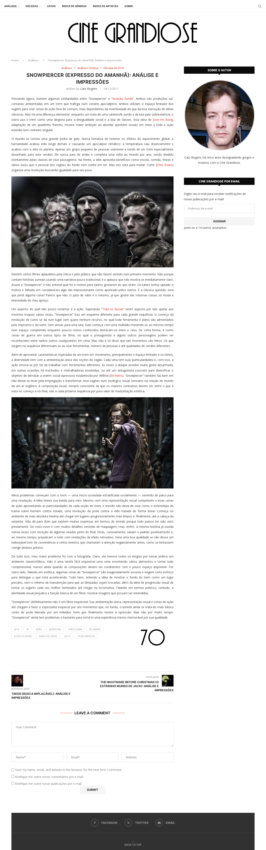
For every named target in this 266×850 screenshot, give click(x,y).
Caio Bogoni (88, 89)
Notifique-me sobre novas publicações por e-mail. (48, 784)
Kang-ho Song (48, 636)
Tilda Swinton (86, 636)
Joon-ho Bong (23, 636)
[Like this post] (96, 666)
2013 (16, 629)
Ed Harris (116, 376)
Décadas (32, 6)
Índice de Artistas (105, 6)
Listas (51, 6)
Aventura (55, 629)
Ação (39, 629)
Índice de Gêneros (74, 6)
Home (15, 60)
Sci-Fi (67, 636)
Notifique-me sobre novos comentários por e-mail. (49, 777)
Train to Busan (112, 309)
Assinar (219, 221)
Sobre (128, 6)
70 (27, 629)
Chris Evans (164, 165)
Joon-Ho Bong (163, 120)
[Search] (260, 6)
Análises (10, 6)
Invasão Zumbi (122, 99)
